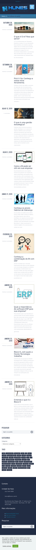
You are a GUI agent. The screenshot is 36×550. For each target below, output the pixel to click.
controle (23, 457)
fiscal (17, 461)
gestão (21, 461)
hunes (13, 463)
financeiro (4, 461)
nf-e (3, 465)
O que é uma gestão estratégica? (23, 123)
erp (28, 459)
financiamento (11, 461)
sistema (10, 467)
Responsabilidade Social (12, 513)
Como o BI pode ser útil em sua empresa (23, 167)
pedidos (24, 465)
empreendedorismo (10, 459)
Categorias (4, 441)
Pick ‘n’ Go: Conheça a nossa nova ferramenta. (23, 80)
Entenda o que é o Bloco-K (22, 400)
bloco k (29, 453)
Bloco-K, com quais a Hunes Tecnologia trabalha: (23, 354)
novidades (13, 465)
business (4, 455)
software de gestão (22, 467)
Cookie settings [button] (7, 546)
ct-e (27, 457)
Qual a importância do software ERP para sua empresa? (23, 308)
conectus (11, 457)
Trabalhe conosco (10, 517)
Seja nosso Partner (11, 515)
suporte (4, 470)
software (15, 467)
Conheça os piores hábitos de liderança (23, 209)
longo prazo (25, 463)
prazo (29, 465)
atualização (17, 453)
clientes (23, 455)
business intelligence (12, 455)
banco (22, 453)
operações (19, 465)
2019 (3, 453)
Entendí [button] (15, 546)
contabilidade (17, 457)
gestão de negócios (27, 461)
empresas (24, 459)
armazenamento (9, 453)
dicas (3, 459)
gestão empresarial (6, 463)
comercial (29, 455)
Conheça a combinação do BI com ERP (24, 258)
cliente (19, 455)
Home (3, 16)
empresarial (18, 459)
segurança (5, 467)
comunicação (5, 457)
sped (29, 467)
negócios (31, 463)
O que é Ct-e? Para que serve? (24, 37)
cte (31, 457)
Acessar (17, 1)
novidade (8, 465)
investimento (18, 463)
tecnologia (9, 470)
